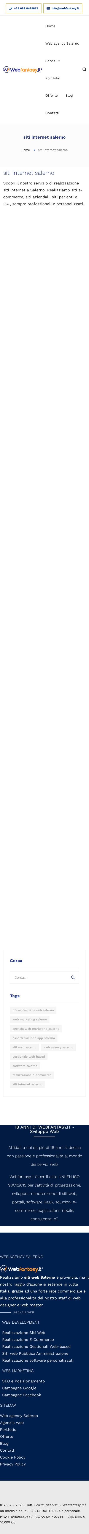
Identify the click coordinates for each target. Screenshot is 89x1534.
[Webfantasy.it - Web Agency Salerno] (22, 69)
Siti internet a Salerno (15, 503)
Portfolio (8, 1429)
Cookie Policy (12, 1457)
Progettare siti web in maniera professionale (14, 278)
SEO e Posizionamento (23, 1381)
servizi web (47, 1164)
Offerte (6, 1436)
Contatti (8, 1450)
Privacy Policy (13, 1464)
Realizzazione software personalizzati (38, 1360)
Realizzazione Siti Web (15, 737)
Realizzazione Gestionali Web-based (36, 1346)
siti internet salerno (27, 1084)
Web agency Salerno (19, 1415)
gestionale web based (29, 1056)
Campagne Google (19, 1388)
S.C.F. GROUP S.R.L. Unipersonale (53, 1511)
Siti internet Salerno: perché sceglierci (44, 274)
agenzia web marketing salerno (36, 1028)
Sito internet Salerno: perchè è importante (44, 517)
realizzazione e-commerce (32, 1075)
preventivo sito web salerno (33, 1010)
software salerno (25, 1066)
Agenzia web (12, 1422)
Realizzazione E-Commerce (28, 1339)
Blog (4, 1443)
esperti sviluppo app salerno (34, 1038)
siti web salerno (24, 1047)
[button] (17, 1312)
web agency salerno (58, 1047)
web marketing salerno (30, 1019)
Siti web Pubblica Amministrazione (35, 1353)
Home (25, 150)
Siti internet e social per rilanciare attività (73, 274)
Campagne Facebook (21, 1395)
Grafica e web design (74, 500)
